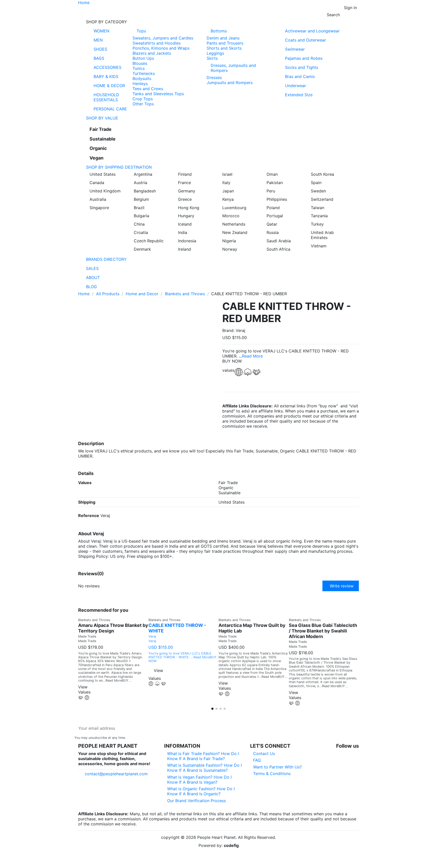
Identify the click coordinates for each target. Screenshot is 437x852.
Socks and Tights (301, 67)
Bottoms (219, 30)
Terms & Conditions (272, 773)
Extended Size (299, 94)
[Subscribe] (150, 728)
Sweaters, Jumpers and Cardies (163, 38)
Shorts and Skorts (224, 48)
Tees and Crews (148, 88)
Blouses (140, 63)
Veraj (152, 636)
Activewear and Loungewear (312, 30)
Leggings (215, 53)
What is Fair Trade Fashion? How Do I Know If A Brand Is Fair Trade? (203, 756)
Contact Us (264, 753)
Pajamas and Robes (303, 58)
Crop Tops (143, 98)
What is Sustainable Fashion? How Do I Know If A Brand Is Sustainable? (204, 768)
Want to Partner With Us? (277, 766)
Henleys (140, 83)
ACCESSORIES (107, 67)
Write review (342, 585)
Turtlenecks (144, 73)
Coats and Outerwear (305, 40)
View (158, 670)
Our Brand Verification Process (196, 800)
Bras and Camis (300, 76)
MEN (98, 40)
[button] (218, 21)
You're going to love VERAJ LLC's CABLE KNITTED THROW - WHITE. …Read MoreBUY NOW (182, 657)
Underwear (295, 85)
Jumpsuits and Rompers (230, 82)
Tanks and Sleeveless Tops (158, 93)
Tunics (139, 68)
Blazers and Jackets (152, 53)
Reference (88, 515)
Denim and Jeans (223, 38)
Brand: (228, 330)
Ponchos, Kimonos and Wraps (161, 48)
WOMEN (101, 30)
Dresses (214, 77)
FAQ (257, 760)
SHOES (100, 49)
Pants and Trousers (225, 43)
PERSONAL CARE (110, 108)
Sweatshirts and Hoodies (157, 43)
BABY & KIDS (106, 76)
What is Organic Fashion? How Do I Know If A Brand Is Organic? (201, 791)
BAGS (99, 58)
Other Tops (143, 103)
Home (84, 2)
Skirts (212, 58)
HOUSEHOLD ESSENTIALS (106, 97)
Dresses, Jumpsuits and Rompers (233, 68)
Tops (141, 30)
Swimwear (295, 49)
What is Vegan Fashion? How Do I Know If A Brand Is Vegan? (199, 780)
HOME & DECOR (109, 85)
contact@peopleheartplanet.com (116, 773)
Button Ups (143, 58)
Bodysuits (142, 78)
